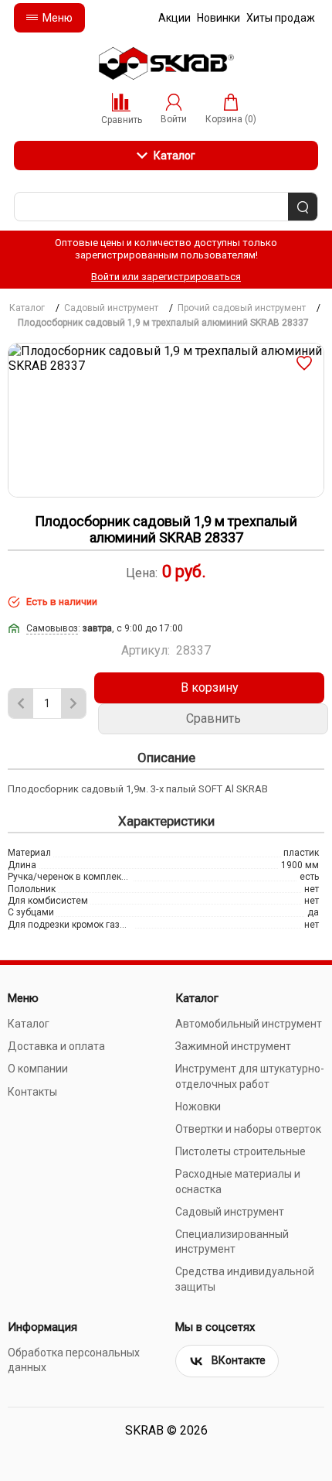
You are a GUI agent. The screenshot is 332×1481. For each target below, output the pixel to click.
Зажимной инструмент (233, 1046)
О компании (38, 1068)
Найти (302, 207)
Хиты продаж (280, 18)
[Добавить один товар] (73, 703)
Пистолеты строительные (240, 1151)
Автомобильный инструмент (248, 1024)
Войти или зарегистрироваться (166, 276)
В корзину (210, 687)
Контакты (32, 1092)
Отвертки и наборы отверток (248, 1129)
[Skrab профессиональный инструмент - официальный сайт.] (166, 63)
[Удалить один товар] (20, 703)
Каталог (174, 155)
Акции (174, 18)
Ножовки (198, 1106)
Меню (57, 18)
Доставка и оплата (56, 1046)
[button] (304, 363)
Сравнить (213, 718)
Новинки (218, 18)
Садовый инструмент (229, 1212)
